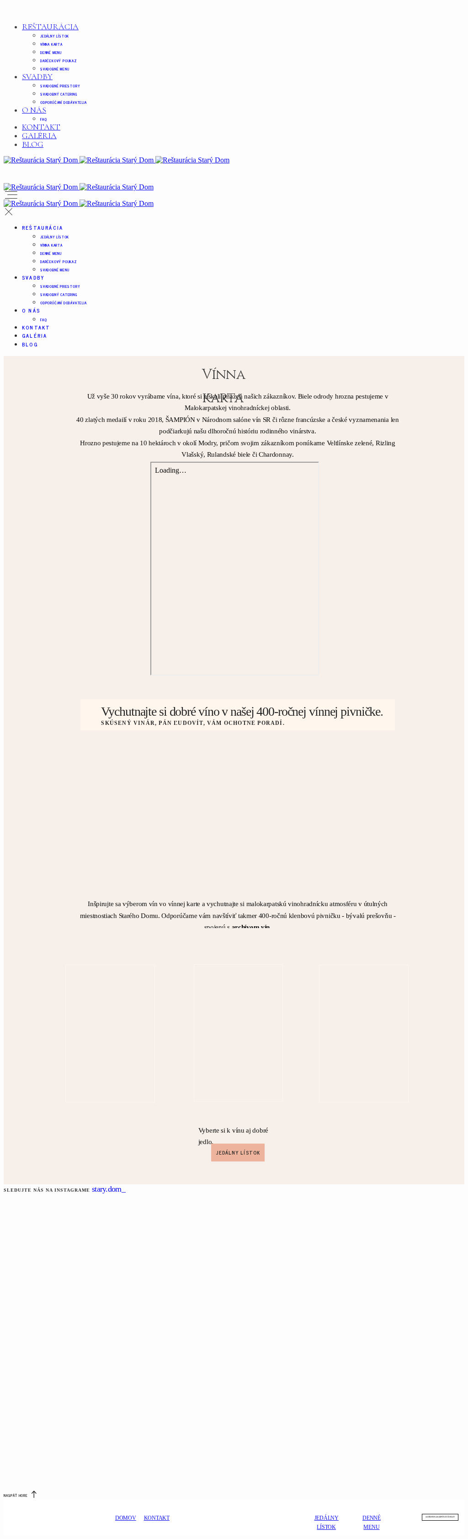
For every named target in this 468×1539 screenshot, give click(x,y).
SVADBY (37, 76)
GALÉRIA (39, 135)
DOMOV (125, 1518)
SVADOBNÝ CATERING (59, 94)
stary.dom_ (108, 1188)
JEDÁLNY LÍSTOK (54, 36)
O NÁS (34, 110)
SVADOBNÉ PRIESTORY (60, 86)
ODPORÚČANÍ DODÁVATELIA (63, 102)
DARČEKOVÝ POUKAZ (58, 61)
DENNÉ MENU (51, 52)
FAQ (43, 119)
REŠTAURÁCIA (50, 27)
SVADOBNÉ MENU (54, 69)
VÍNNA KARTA (51, 44)
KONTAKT (41, 127)
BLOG (32, 144)
